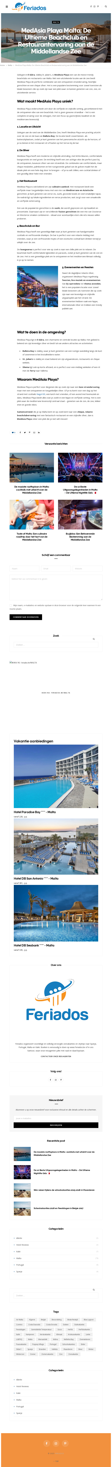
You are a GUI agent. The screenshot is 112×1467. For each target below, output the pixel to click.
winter (91, 1349)
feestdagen (20, 1329)
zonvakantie (73, 1354)
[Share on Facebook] (8, 84)
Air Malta (19, 1319)
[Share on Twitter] (8, 91)
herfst (70, 1329)
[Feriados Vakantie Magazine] (29, 6)
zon (60, 1354)
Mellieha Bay (69, 1339)
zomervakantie (47, 1354)
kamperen (30, 1334)
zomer (33, 1354)
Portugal (20, 1265)
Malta (56, 22)
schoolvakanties (68, 1344)
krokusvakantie (74, 1334)
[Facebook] (46, 1443)
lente (88, 1334)
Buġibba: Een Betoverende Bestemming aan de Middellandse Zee (80, 536)
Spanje (19, 1271)
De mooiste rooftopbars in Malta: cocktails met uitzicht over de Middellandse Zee (31, 489)
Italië (18, 1251)
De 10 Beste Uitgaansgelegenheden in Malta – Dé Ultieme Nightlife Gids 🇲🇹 (80, 489)
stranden (42, 1349)
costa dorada (51, 1324)
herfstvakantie (84, 1329)
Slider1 (19, 1349)
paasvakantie (21, 1344)
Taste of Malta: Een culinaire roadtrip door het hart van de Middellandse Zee (31, 536)
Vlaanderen (68, 1349)
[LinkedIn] (8, 112)
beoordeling (56, 1319)
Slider (83, 1344)
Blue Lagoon (89, 1319)
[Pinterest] (8, 98)
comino (19, 1324)
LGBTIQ (19, 1339)
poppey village (38, 1344)
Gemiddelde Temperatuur (41, 1329)
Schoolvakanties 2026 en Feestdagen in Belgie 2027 (58, 1208)
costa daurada (34, 1324)
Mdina (55, 1339)
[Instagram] (56, 1443)
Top (57, 1461)
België (43, 1319)
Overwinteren (85, 1339)
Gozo (60, 1329)
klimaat (59, 1334)
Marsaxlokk (42, 1339)
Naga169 (41, 394)
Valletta (55, 1349)
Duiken (65, 1324)
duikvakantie (79, 1324)
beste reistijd (72, 1319)
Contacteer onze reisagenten (56, 1056)
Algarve (32, 1319)
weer (80, 1349)
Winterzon (20, 1354)
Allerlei (19, 1238)
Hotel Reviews (22, 1245)
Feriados (59, 1453)
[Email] (8, 105)
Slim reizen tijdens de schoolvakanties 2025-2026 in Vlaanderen (64, 1190)
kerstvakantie (45, 1334)
